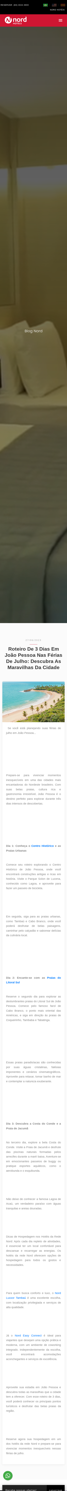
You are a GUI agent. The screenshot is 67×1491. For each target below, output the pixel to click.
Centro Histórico (43, 845)
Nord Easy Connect (28, 1335)
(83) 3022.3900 (21, 5)
